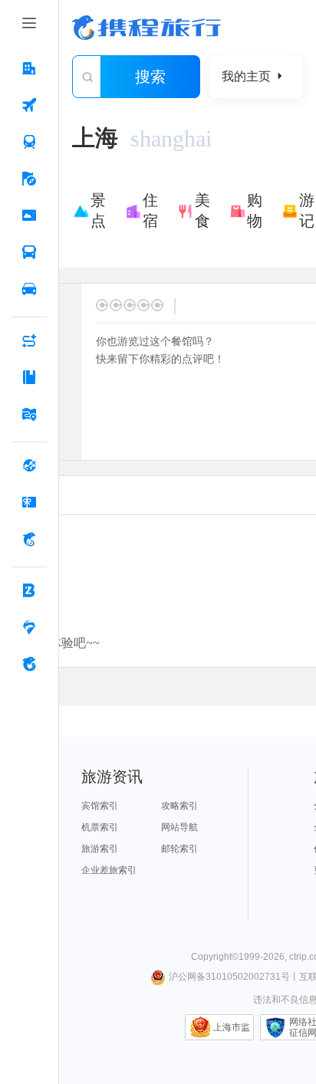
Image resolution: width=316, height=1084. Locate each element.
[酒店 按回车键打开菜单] (29, 68)
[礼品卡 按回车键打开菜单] (29, 502)
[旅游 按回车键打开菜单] (29, 179)
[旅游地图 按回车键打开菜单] (29, 414)
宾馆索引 (99, 805)
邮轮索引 (179, 848)
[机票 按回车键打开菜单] (29, 105)
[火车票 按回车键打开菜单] (29, 142)
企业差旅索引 (109, 870)
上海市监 (231, 1027)
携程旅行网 (146, 27)
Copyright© (215, 956)
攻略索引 (179, 805)
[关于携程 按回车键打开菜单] (29, 664)
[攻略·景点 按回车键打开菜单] (29, 377)
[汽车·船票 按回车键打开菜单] (29, 252)
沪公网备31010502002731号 (229, 976)
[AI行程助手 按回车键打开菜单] (29, 340)
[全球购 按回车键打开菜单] (29, 465)
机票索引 (99, 827)
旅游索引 (99, 848)
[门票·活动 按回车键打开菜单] (29, 215)
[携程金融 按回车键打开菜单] (29, 539)
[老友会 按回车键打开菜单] (29, 627)
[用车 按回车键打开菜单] (29, 289)
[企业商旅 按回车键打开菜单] (29, 590)
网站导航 (179, 827)
